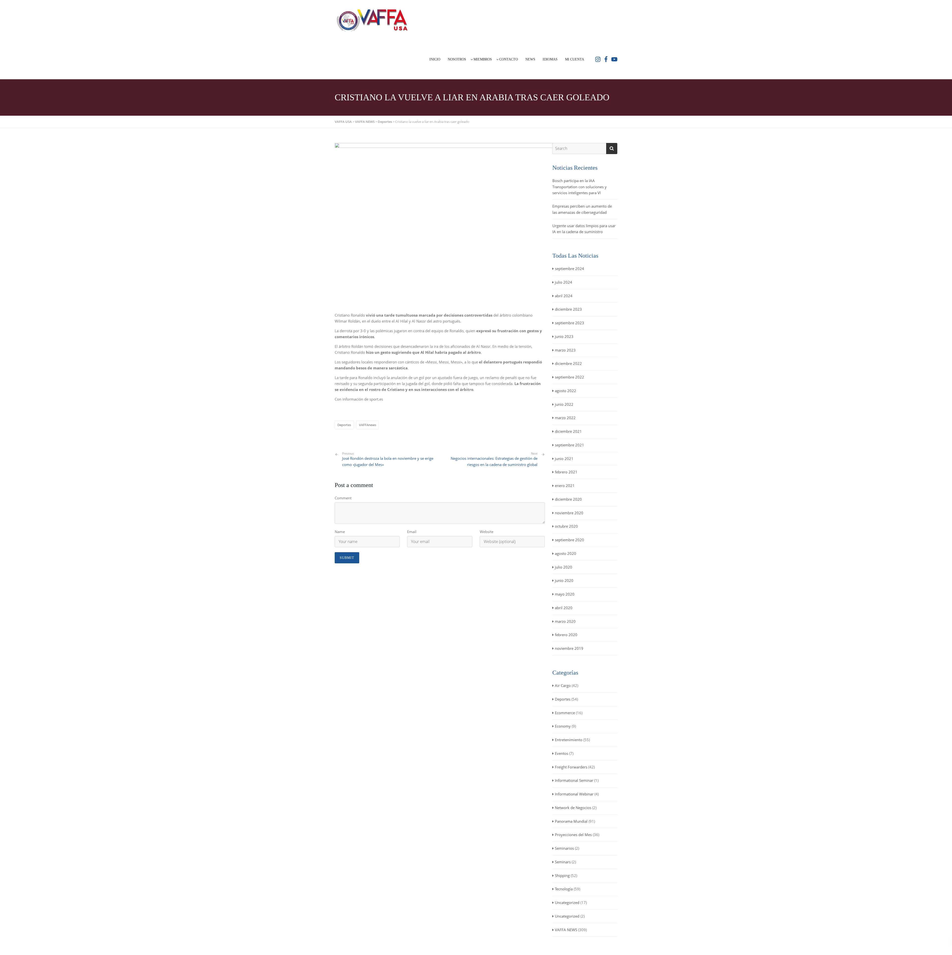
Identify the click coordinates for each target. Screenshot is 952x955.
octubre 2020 (566, 526)
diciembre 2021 (568, 431)
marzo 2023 (565, 350)
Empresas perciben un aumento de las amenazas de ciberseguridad (582, 209)
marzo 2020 (565, 621)
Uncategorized (567, 902)
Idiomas (550, 59)
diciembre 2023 (568, 309)
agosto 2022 (565, 390)
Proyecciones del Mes (573, 834)
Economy (563, 726)
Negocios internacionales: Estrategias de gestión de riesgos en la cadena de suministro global (494, 461)
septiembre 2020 (569, 539)
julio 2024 (563, 282)
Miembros (483, 59)
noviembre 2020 (569, 512)
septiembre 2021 (569, 444)
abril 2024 (563, 295)
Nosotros (457, 59)
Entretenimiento (568, 739)
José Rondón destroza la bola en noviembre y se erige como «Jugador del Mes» (387, 459)
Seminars (563, 861)
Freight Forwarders (571, 766)
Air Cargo (563, 685)
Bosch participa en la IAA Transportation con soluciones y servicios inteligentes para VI (579, 186)
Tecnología (564, 888)
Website (486, 531)
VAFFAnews (367, 425)
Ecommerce (565, 712)
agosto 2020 (565, 553)
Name (340, 531)
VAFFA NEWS (566, 929)
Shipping (562, 875)
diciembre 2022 (568, 363)
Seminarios (564, 848)
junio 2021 (564, 458)
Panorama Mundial (571, 821)
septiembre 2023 (569, 322)
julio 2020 (563, 567)
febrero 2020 (566, 634)
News (530, 59)
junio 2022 (564, 404)
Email (411, 531)
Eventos (561, 753)
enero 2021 (565, 485)
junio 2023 (564, 336)
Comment (343, 497)
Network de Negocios (573, 807)
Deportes (344, 425)
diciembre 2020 (568, 499)
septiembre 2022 (569, 377)
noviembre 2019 (569, 648)
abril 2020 (563, 607)
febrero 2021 (566, 471)
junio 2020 (564, 580)
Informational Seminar (574, 780)
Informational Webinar (574, 793)
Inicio (434, 59)
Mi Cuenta (574, 59)
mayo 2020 (564, 594)
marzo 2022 (565, 417)
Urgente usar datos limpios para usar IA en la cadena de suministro (584, 228)
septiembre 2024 (569, 268)
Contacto (508, 59)
